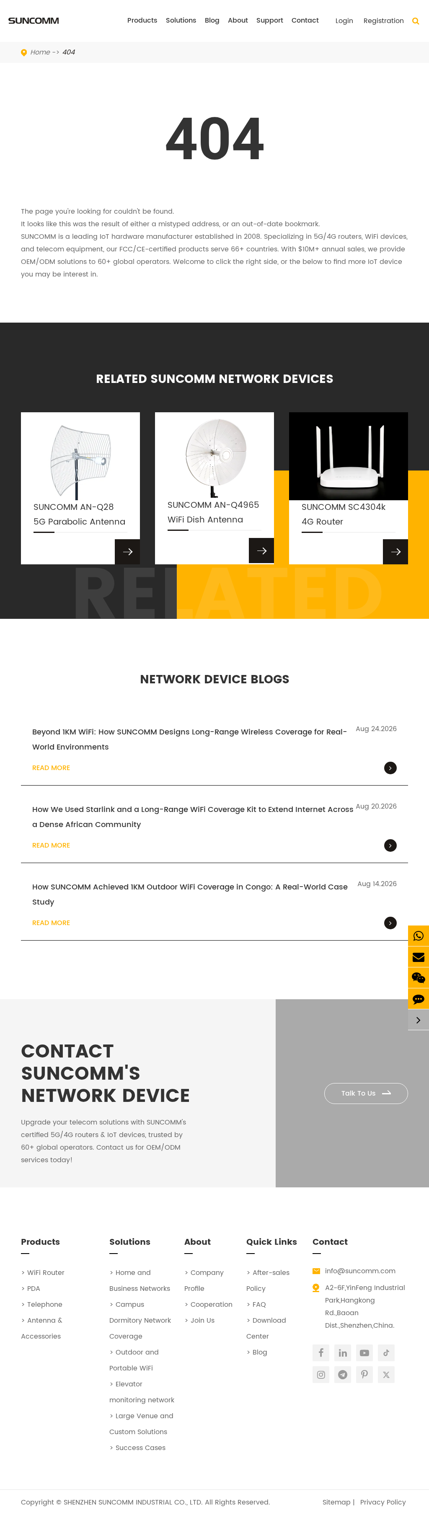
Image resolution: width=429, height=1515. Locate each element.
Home (40, 52)
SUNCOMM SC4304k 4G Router (343, 515)
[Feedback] (418, 998)
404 (68, 52)
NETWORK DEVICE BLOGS (214, 680)
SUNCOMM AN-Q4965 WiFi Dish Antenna (213, 513)
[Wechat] (418, 977)
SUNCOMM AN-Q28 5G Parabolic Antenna (79, 515)
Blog (212, 20)
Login (344, 21)
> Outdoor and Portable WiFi (134, 1360)
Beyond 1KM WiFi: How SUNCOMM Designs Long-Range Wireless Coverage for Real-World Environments (189, 739)
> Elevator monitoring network (141, 1392)
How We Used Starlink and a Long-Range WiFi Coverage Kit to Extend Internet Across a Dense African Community (193, 817)
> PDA (30, 1288)
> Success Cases (137, 1448)
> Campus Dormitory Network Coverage (140, 1320)
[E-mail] (418, 956)
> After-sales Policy (267, 1280)
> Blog (256, 1352)
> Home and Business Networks (139, 1280)
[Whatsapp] (418, 936)
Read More (51, 768)
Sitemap (337, 1502)
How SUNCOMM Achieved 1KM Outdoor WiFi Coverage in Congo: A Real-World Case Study (190, 894)
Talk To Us (359, 1093)
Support (269, 20)
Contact (305, 20)
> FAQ (256, 1304)
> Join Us (199, 1320)
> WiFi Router (43, 1272)
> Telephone (41, 1304)
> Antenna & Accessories (41, 1328)
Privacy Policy (383, 1502)
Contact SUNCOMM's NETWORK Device (105, 1074)
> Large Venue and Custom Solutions (141, 1424)
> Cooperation (208, 1304)
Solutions (181, 20)
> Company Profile (204, 1280)
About (238, 20)
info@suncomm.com (360, 1271)
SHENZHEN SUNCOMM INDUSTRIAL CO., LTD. (133, 1502)
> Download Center (266, 1328)
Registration (384, 21)
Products (142, 20)
